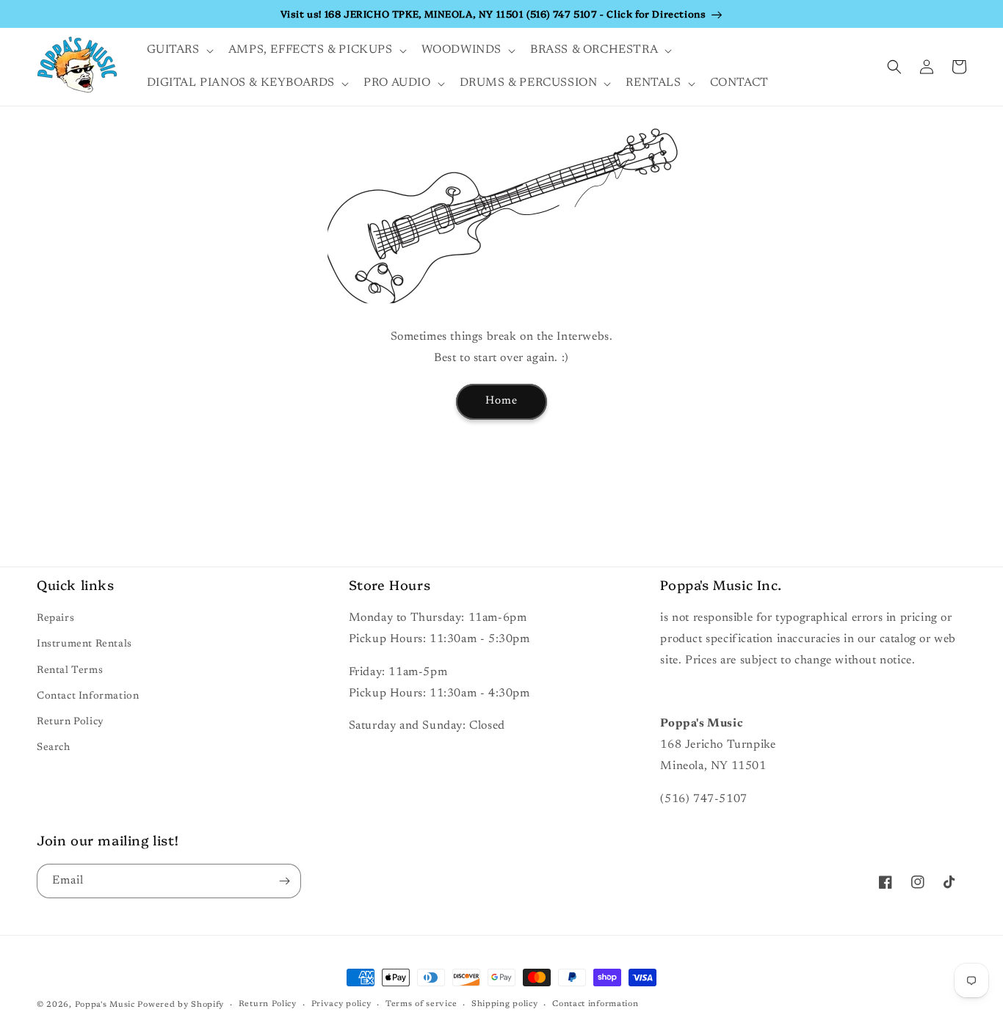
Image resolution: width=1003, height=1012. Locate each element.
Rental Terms (70, 671)
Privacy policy (341, 1004)
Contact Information (88, 696)
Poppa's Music (105, 1005)
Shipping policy (504, 1004)
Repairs (55, 619)
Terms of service (421, 1004)
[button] (179, 50)
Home (501, 401)
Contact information (595, 1004)
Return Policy (70, 722)
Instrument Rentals (84, 644)
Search (53, 748)
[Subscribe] (284, 881)
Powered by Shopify (180, 1005)
